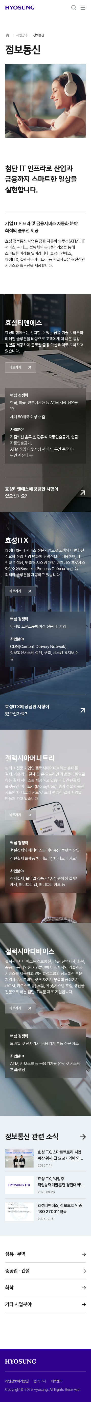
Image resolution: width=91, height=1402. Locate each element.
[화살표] (83, 1137)
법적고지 (40, 1381)
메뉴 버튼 (83, 8)
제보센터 (57, 1381)
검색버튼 (74, 8)
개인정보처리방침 (17, 1381)
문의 (80, 1376)
